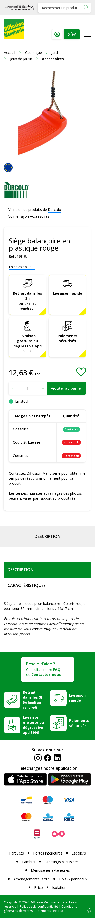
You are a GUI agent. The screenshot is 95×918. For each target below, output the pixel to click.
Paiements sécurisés (67, 338)
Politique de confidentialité (39, 906)
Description (48, 536)
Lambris (28, 861)
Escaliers (79, 853)
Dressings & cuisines (62, 861)
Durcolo (54, 209)
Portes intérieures (47, 853)
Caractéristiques (27, 585)
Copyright (11, 902)
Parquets (16, 853)
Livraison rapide (67, 293)
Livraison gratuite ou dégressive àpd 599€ (27, 343)
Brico (38, 887)
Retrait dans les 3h (27, 301)
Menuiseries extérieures (50, 870)
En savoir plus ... (22, 266)
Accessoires (39, 216)
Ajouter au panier (66, 388)
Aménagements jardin (31, 879)
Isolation (59, 887)
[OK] (86, 8)
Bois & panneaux (73, 879)
